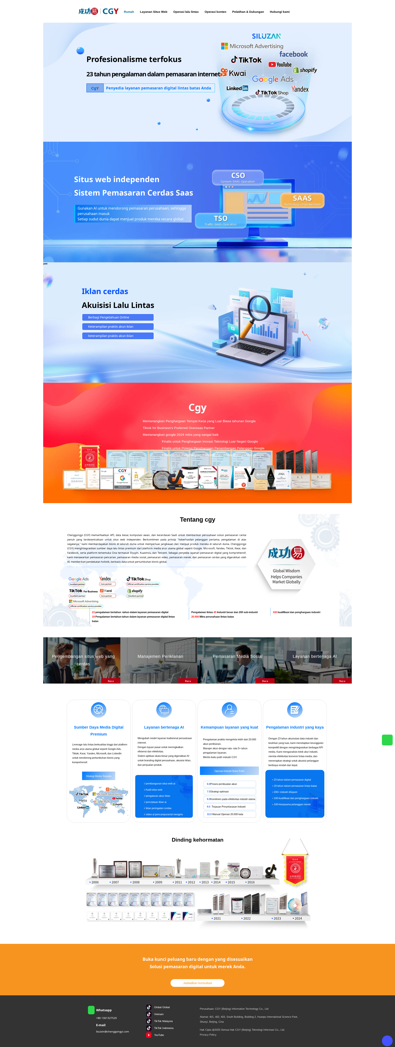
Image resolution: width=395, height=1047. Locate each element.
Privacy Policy (208, 1034)
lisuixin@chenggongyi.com (112, 1031)
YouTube (159, 1035)
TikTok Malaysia (163, 1021)
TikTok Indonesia (163, 1028)
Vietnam (159, 1014)
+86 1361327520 (106, 1018)
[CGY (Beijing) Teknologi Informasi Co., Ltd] (98, 11)
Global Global (162, 1007)
